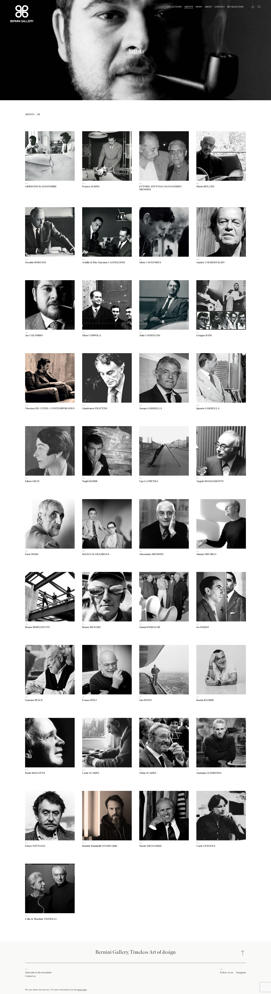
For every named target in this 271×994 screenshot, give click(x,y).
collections (174, 6)
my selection (235, 6)
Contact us (30, 976)
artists (188, 6)
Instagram (241, 972)
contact (220, 6)
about (208, 6)
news (199, 6)
